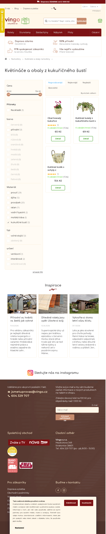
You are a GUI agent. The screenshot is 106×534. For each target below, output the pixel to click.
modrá (15, 154)
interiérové (17, 259)
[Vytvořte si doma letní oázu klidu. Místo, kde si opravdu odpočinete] (84, 304)
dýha (15, 197)
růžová (15, 139)
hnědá (15, 149)
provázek (17, 202)
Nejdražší (87, 82)
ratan (15, 207)
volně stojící (18, 235)
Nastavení (19, 528)
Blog (16, 8)
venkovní (16, 254)
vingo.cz (58, 490)
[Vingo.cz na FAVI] (26, 465)
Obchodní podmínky (18, 493)
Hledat (81, 21)
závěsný (16, 240)
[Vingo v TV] (29, 442)
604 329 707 (20, 396)
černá (15, 174)
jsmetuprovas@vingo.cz (29, 392)
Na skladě (17, 110)
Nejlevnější (72, 82)
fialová (15, 179)
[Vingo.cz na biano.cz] (12, 465)
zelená (15, 159)
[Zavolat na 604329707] (65, 8)
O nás (7, 8)
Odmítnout (71, 503)
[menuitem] (11, 32)
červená (16, 125)
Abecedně (52, 88)
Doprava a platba (30, 8)
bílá (14, 135)
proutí (16, 192)
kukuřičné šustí (20, 222)
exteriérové (18, 264)
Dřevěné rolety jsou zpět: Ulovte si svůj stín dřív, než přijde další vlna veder (53, 319)
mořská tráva (18, 217)
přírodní (16, 129)
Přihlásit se (66, 418)
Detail (58, 139)
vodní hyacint (19, 212)
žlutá (15, 164)
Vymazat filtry (38, 273)
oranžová (17, 144)
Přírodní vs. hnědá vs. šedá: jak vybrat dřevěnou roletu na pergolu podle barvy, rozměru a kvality (21, 319)
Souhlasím (86, 503)
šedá (14, 169)
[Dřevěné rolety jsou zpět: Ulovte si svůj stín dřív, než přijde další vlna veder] (53, 304)
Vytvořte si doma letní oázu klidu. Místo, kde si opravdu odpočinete (82, 319)
